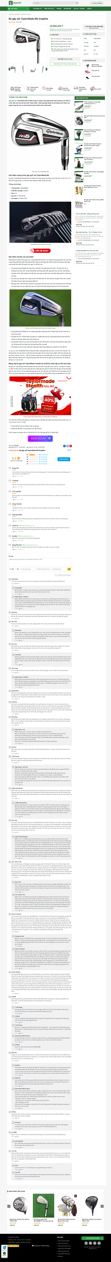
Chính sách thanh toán (64, 1246)
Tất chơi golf (96, 76)
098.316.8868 (97, 3)
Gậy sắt (28, 14)
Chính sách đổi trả (63, 1243)
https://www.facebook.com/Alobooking (42, 908)
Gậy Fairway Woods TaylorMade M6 (98, 65)
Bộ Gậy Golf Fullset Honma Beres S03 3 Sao (66, 1220)
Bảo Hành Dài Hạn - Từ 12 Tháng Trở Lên (89, 232)
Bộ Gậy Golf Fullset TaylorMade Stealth (94, 172)
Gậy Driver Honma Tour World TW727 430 (91, 1220)
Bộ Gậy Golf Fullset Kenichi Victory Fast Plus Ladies (92, 144)
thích (15, 476)
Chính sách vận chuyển (64, 1248)
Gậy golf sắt (13, 101)
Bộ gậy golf (12, 351)
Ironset (11, 178)
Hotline (65, 59)
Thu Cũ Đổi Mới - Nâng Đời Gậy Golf (87, 214)
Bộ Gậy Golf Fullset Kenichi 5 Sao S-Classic (93, 158)
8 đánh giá (19, 22)
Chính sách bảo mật (63, 1251)
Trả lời (69, 450)
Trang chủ (11, 14)
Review (59, 8)
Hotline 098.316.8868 (92, 1238)
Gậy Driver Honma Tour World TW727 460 (19, 1220)
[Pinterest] (70, 446)
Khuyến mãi (67, 8)
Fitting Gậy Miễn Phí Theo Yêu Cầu (87, 250)
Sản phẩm (17, 14)
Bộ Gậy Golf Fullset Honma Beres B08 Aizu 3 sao (92, 186)
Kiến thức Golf (49, 8)
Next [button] (46, 69)
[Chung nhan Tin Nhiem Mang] (40, 1245)
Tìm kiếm (56, 575)
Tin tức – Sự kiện (79, 8)
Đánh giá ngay (63, 459)
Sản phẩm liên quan (17, 1191)
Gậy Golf (23, 14)
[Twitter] (67, 446)
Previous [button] (9, 69)
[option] (28, 44)
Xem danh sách (94, 28)
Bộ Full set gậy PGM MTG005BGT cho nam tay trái (43, 1220)
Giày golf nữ (95, 70)
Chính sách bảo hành (63, 1241)
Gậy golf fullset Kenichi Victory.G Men (94, 116)
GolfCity (22, 355)
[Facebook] (64, 446)
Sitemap (60, 1256)
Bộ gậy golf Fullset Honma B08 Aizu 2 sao (93, 200)
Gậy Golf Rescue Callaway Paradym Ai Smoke (92, 130)
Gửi (69, 569)
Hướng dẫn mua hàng (64, 1253)
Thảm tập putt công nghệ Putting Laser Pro (92, 102)
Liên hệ (89, 8)
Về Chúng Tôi (37, 8)
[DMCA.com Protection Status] (13, 1245)
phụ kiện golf (58, 355)
